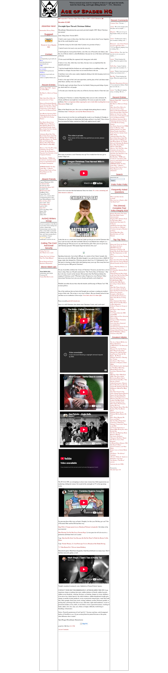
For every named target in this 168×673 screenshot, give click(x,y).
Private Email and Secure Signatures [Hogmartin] (46, 262)
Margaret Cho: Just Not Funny (118, 349)
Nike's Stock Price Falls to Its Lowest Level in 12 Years (47, 99)
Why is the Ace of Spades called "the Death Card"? (118, 201)
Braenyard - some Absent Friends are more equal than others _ (119, 44)
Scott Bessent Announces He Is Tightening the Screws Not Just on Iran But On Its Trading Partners (48, 116)
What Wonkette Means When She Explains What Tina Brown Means (119, 408)
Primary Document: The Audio (118, 213)
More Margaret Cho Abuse (117, 350)
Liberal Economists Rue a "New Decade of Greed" (118, 380)
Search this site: (114, 177)
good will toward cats (73, 301)
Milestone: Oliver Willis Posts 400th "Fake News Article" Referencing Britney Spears (118, 376)
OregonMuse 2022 (45, 204)
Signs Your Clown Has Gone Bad (119, 260)
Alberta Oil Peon (114, 52)
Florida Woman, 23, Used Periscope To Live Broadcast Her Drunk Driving (83, 544)
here (101, 278)
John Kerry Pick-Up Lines (117, 328)
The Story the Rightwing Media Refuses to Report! (118, 433)
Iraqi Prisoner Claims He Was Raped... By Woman (118, 354)
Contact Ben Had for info (46, 277)
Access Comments (63, 629)
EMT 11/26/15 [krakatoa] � (95, 18)
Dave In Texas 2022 (45, 201)
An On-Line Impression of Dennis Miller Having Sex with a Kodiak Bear (119, 429)
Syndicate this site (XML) (117, 464)
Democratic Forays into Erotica (118, 244)
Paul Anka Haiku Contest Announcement (117, 216)
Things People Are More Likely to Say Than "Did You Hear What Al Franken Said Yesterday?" (119, 275)
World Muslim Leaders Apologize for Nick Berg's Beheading (119, 366)
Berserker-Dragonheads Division (119, 83)
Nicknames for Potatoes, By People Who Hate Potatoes (119, 250)
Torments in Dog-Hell (116, 333)
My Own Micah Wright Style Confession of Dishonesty (118, 421)
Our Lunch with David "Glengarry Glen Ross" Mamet (118, 437)
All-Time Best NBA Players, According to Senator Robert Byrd (118, 283)
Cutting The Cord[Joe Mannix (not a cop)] (46, 251)
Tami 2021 (43, 208)
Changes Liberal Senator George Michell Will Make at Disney (119, 331)
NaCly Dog (113, 66)
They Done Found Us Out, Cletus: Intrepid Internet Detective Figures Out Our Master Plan (119, 393)
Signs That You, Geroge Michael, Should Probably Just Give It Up (119, 262)
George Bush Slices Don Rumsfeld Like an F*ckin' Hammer (117, 234)
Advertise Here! (49, 26)
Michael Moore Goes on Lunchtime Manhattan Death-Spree (118, 371)
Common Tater (114, 23)
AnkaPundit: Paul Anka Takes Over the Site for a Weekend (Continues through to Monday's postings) (119, 228)
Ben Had (112, 76)
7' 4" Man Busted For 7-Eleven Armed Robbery (72, 547)
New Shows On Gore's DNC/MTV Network (116, 247)
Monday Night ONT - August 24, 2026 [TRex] (48, 88)
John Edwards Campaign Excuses (119, 326)
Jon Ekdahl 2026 (44, 184)
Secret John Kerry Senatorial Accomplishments (117, 324)
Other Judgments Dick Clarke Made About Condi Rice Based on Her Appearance (118, 302)
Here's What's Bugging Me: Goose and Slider (117, 418)
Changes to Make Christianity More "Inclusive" (118, 320)
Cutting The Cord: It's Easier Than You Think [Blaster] (47, 257)
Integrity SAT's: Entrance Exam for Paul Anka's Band (118, 219)
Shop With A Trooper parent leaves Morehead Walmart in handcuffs (78, 527)
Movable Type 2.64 (115, 469)
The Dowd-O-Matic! (115, 445)
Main (84, 18)
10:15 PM (72, 626)
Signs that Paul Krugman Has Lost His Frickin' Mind (118, 279)
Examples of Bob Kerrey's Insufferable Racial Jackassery (118, 295)
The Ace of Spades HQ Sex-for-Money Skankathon (118, 342)
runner (112, 26)
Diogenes (113, 32)
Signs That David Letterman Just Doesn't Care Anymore (119, 291)
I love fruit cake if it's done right (92, 295)
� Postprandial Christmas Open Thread (70, 18)
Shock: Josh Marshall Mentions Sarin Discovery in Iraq (119, 397)
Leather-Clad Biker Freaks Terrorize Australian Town (117, 401)
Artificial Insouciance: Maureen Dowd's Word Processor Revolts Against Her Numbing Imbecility (119, 384)
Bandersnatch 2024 (45, 190)
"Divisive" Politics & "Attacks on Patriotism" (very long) (119, 457)
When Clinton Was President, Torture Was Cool (118, 404)
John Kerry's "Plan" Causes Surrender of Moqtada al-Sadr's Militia (118, 362)
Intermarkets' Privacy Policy (47, 30)
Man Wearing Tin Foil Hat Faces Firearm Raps (72, 532)
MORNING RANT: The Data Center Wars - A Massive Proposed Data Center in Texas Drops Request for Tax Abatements (48, 170)
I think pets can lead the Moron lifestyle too (81, 111)
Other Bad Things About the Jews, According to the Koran (118, 288)
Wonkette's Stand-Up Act (117, 412)
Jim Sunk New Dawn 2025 (47, 187)
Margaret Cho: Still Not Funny (118, 352)
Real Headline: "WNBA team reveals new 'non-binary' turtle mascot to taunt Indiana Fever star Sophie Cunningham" (48, 160)
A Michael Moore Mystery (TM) (119, 443)
